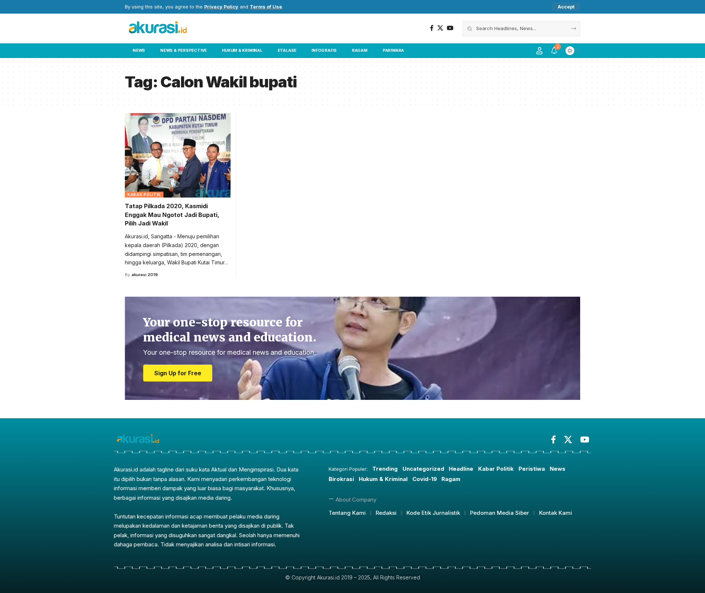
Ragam (450, 479)
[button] (566, 7)
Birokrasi (341, 479)
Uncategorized (423, 468)
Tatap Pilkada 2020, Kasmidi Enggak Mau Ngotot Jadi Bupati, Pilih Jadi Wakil (172, 214)
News (557, 468)
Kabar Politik (144, 194)
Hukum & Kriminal (383, 479)
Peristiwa (531, 468)
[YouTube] (450, 28)
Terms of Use (266, 7)
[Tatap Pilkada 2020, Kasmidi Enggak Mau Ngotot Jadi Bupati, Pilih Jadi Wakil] (178, 155)
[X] (440, 28)
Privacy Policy (221, 7)
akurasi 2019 (144, 274)
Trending (385, 468)
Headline (461, 468)
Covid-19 (424, 479)
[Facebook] (431, 28)
